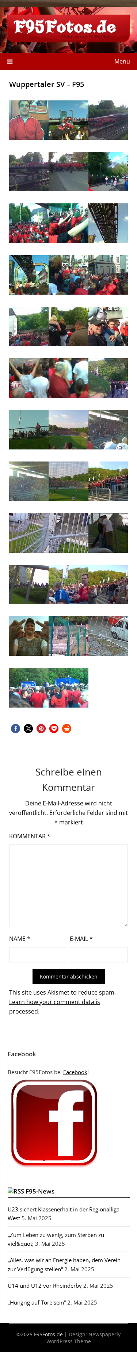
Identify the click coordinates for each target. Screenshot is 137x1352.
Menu (122, 61)
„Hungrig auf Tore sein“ (37, 1302)
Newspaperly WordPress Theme (83, 1338)
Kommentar (29, 836)
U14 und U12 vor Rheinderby (45, 1285)
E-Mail (81, 939)
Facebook (75, 1072)
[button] (15, 728)
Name (19, 939)
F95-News (40, 1191)
